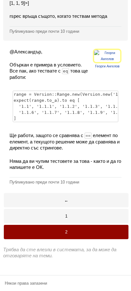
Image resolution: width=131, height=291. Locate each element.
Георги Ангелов (107, 66)
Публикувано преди (44, 31)
